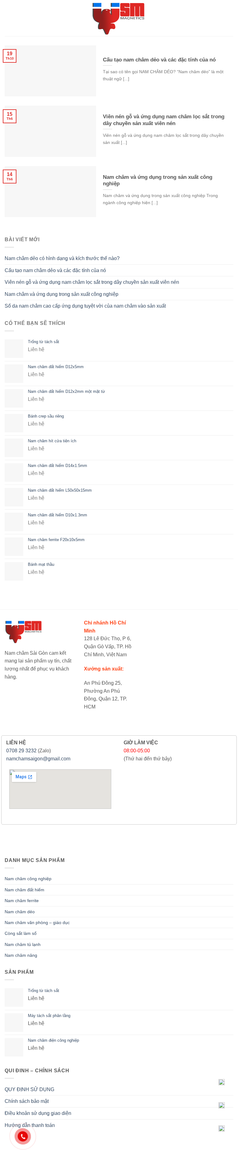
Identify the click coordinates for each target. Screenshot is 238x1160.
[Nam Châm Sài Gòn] (119, 18)
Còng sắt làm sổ (21, 933)
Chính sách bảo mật (27, 1101)
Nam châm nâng (21, 955)
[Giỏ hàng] (227, 18)
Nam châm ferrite (22, 900)
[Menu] (8, 18)
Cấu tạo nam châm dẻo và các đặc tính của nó (55, 270)
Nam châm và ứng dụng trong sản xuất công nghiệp (61, 294)
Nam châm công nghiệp (28, 878)
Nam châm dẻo (20, 911)
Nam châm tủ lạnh (23, 944)
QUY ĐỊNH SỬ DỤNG (29, 1089)
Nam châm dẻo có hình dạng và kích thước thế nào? (62, 258)
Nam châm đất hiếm (24, 889)
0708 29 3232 (21, 750)
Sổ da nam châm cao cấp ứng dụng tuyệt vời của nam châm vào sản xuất (85, 306)
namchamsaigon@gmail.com (38, 758)
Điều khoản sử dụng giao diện (38, 1113)
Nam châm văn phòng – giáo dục (37, 922)
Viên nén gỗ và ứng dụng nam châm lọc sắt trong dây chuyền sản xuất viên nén (92, 282)
